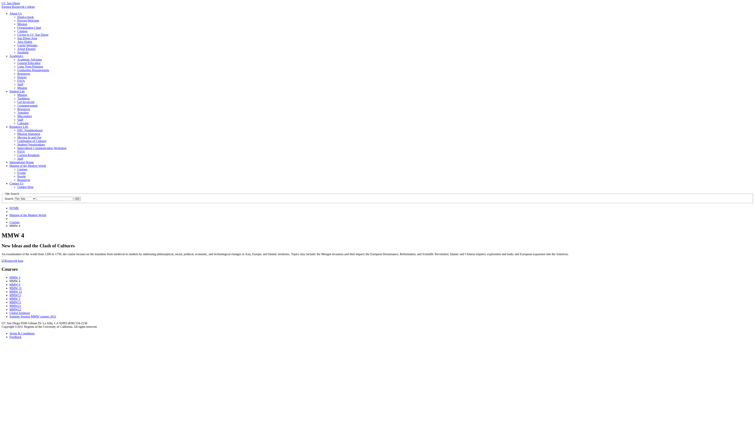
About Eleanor (26, 49)
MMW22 (15, 309)
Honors (22, 77)
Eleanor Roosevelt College (18, 6)
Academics (16, 56)
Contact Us (16, 183)
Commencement (27, 105)
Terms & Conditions (22, 333)
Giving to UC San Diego (32, 34)
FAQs (21, 80)
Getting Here (25, 187)
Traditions (23, 98)
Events (21, 173)
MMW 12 (15, 291)
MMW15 (15, 302)
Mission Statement (28, 134)
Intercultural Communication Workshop (41, 148)
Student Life (17, 91)
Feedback (15, 337)
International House (21, 162)
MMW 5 (14, 298)
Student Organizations (31, 144)
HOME (14, 208)
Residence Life (18, 126)
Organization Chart (29, 27)
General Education (29, 63)
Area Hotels (24, 41)
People (21, 176)
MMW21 (15, 306)
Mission (22, 24)
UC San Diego (11, 3)
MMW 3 (14, 277)
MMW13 (15, 295)
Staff (20, 84)
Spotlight (23, 52)
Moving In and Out (29, 137)
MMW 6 (14, 284)
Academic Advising (29, 59)
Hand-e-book (25, 17)
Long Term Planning (30, 66)
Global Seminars (19, 313)
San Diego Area (27, 38)
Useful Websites (27, 45)
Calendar (23, 123)
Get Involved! (26, 102)
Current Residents (28, 155)
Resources (23, 73)
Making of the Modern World (27, 165)
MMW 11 (15, 288)
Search (9, 198)
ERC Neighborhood (29, 130)
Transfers (23, 112)
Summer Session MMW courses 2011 (32, 316)
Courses (22, 169)
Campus (22, 31)
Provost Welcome (28, 20)
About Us (15, 13)
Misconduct (24, 116)
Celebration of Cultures (31, 141)
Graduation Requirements (33, 70)
